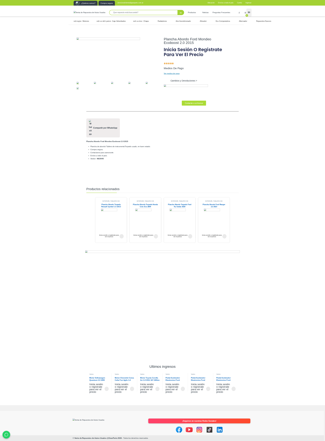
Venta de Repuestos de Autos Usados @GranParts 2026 (98, 438)
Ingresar (248, 3)
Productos (192, 12)
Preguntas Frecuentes (221, 12)
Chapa (146, 21)
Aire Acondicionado (183, 21)
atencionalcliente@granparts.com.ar (130, 3)
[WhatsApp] (6, 434)
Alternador (243, 21)
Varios (91, 374)
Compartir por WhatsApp (105, 128)
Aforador (203, 21)
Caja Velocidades (119, 21)
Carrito (239, 3)
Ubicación (211, 3)
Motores (86, 21)
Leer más (122, 236)
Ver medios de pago (172, 73)
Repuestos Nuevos (263, 21)
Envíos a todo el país (225, 3)
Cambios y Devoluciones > (183, 80)
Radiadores (162, 21)
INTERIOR (106, 201)
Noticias (205, 12)
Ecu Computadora (223, 21)
